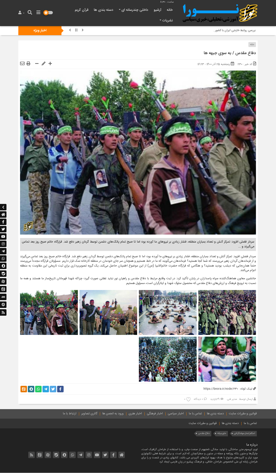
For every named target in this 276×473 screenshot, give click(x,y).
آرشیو (157, 10)
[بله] (3, 273)
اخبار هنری (135, 413)
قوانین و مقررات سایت (243, 413)
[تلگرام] (3, 251)
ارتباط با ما (69, 413)
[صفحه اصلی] (3, 214)
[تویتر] (3, 229)
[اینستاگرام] (3, 244)
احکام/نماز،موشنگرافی (244, 433)
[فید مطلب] (3, 312)
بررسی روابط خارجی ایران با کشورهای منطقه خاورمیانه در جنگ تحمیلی (213, 30)
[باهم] (3, 297)
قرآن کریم (81, 10)
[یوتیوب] (3, 236)
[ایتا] (3, 289)
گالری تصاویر (89, 413)
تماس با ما (195, 413)
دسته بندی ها (103, 10)
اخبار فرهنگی (155, 413)
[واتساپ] (3, 258)
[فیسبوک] (3, 222)
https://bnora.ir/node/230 (221, 389)
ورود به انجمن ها (113, 413)
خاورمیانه (221, 433)
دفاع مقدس (204, 433)
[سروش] (3, 266)
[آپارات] (3, 281)
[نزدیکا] (3, 304)
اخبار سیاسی (176, 413)
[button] (21, 13)
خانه (170, 10)
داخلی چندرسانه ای (134, 10)
